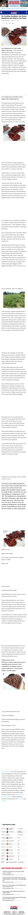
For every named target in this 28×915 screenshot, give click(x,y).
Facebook (20, 799)
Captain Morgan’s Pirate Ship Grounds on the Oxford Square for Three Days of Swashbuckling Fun (14, 879)
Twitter (3, 801)
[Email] (9, 23)
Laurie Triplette (6, 771)
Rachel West (6, 20)
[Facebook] (2, 23)
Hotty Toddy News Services (8, 874)
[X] (6, 23)
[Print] (12, 23)
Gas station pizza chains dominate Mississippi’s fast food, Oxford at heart (14, 898)
